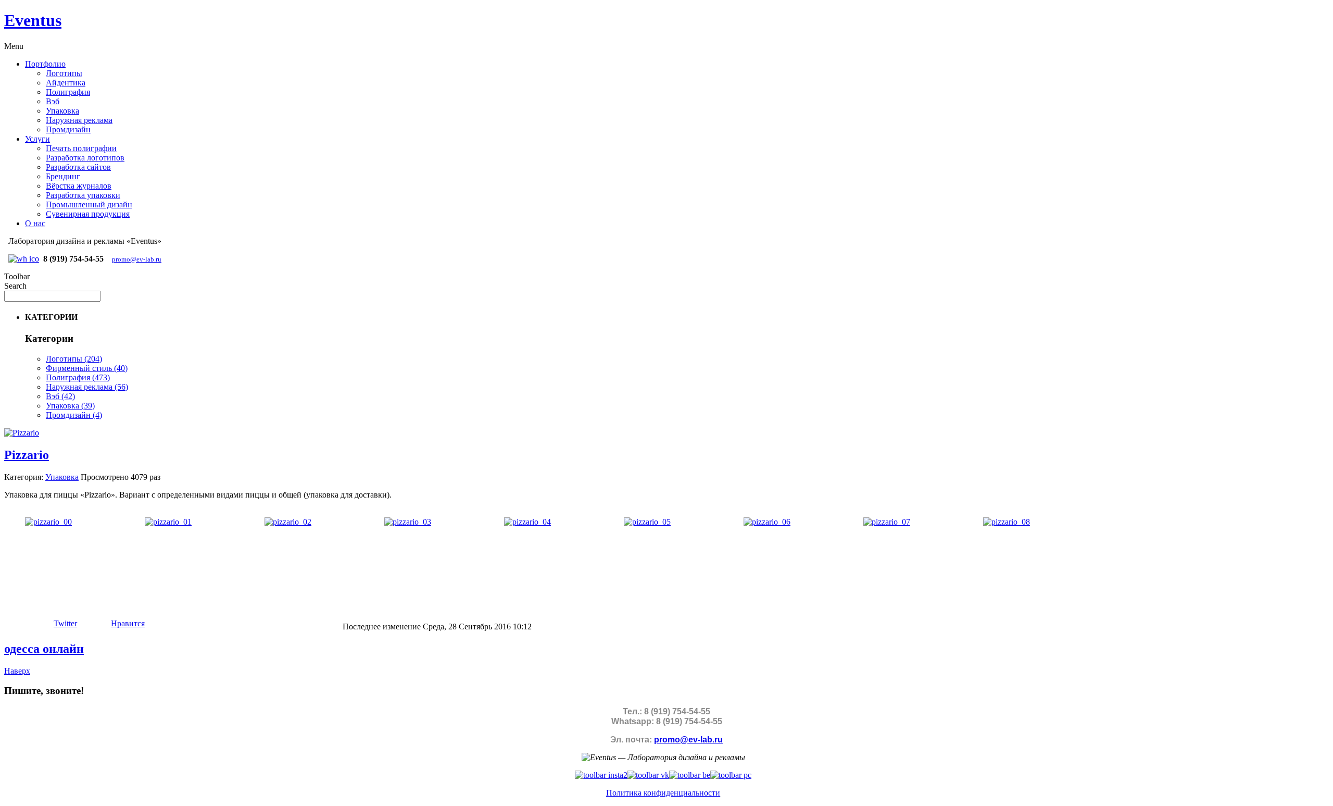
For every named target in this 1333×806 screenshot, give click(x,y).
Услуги (37, 138)
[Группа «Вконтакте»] (648, 775)
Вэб (52, 101)
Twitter (65, 623)
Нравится (128, 623)
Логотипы (64, 73)
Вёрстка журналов (78, 185)
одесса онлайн (44, 648)
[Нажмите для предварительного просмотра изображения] (21, 432)
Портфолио (45, 63)
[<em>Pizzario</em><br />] (48, 521)
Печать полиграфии (81, 148)
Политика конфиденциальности (663, 792)
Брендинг (63, 176)
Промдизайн (68, 129)
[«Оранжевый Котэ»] (730, 775)
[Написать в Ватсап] (23, 258)
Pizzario (26, 455)
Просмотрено (105, 477)
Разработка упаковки (83, 195)
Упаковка (62, 110)
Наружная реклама (79, 120)
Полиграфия (68, 92)
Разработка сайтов (78, 167)
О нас (35, 223)
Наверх (17, 670)
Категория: (23, 477)
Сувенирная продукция (88, 213)
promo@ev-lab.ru (136, 259)
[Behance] (689, 775)
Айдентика (65, 82)
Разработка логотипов (85, 157)
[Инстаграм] (601, 775)
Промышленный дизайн (89, 204)
